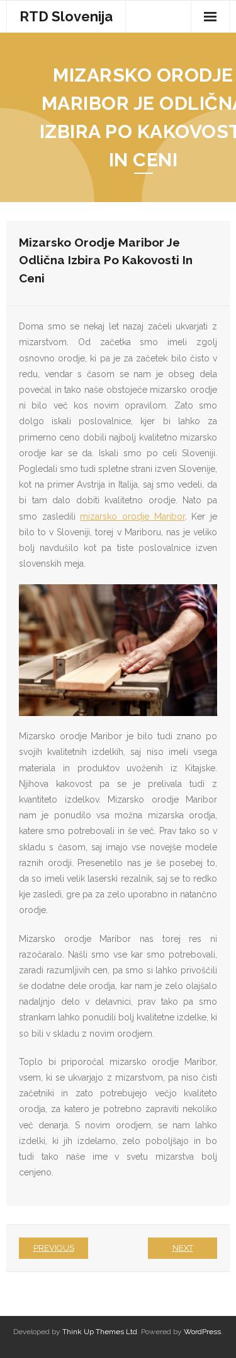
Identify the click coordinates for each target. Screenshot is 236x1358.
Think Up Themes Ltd (99, 1331)
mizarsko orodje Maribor (132, 516)
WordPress (202, 1331)
